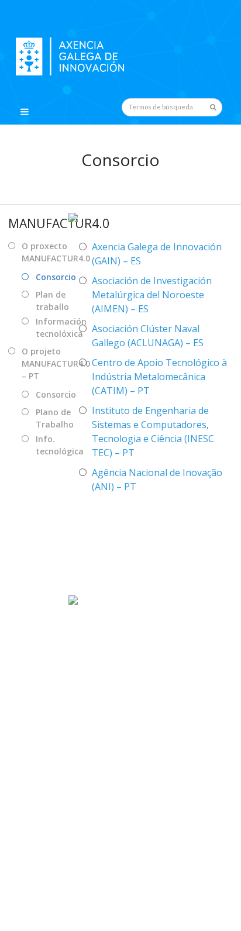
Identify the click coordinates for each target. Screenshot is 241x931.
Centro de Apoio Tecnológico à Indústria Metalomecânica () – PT (159, 376)
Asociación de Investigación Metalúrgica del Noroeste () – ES (152, 294)
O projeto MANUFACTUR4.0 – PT (56, 363)
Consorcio (56, 276)
